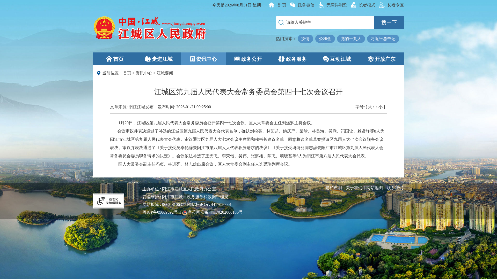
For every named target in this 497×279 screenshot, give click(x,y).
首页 (127, 73)
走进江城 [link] (162, 59)
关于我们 (354, 187)
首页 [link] (118, 59)
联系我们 (395, 187)
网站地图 (374, 187)
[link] (277, 5)
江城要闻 (165, 73)
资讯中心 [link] (206, 59)
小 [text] (380, 107)
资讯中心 (144, 73)
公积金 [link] (325, 38)
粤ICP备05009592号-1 (161, 212)
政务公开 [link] (251, 59)
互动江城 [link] (340, 59)
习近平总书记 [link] (383, 38)
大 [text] (370, 107)
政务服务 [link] (296, 59)
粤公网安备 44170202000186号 (215, 212)
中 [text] (375, 107)
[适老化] (109, 200)
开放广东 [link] (385, 59)
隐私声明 (333, 187)
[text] (302, 5)
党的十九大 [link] (351, 38)
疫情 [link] (305, 38)
